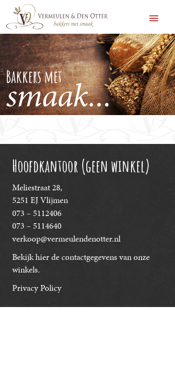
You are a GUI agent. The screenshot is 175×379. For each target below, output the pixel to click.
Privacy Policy (36, 288)
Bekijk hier (30, 257)
